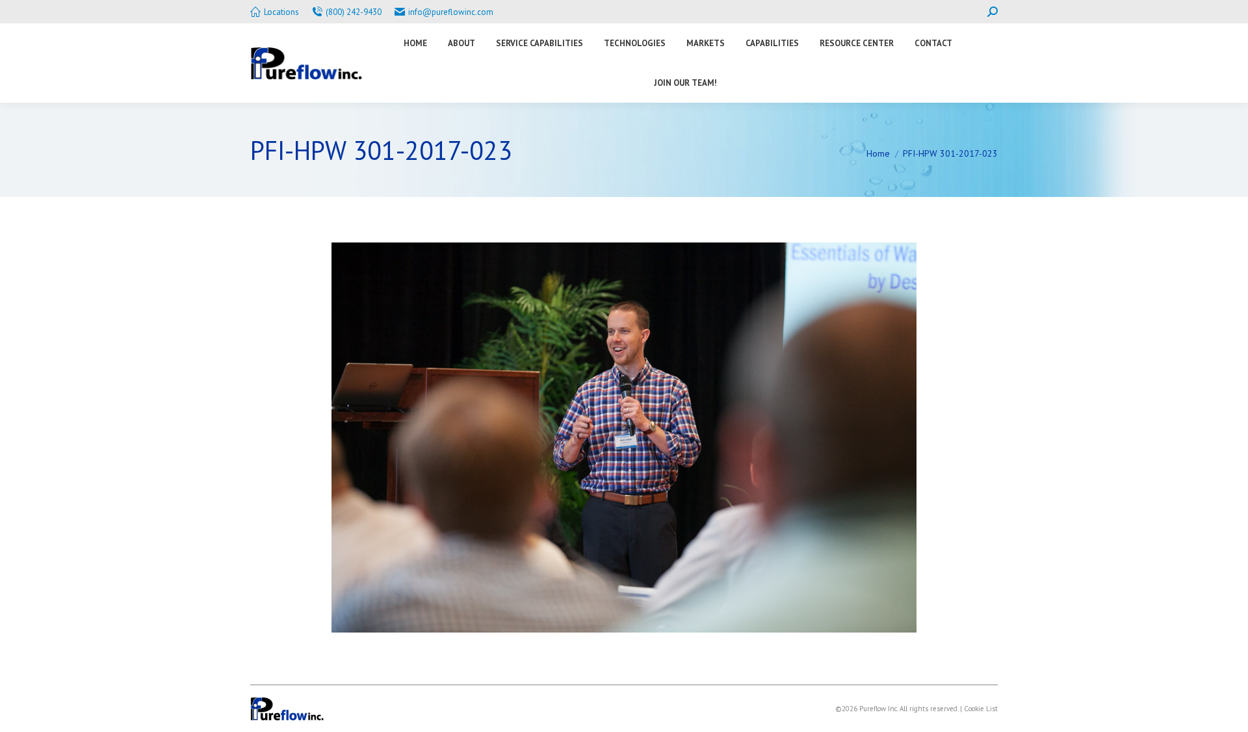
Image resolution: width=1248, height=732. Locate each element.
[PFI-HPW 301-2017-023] (624, 437)
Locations (281, 12)
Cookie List (981, 708)
